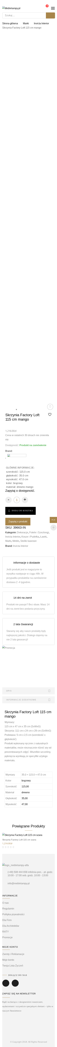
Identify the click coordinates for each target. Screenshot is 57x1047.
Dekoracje (22, 532)
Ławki (43, 536)
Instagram (15, 985)
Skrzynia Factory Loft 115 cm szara (19, 839)
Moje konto (8, 960)
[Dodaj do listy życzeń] (50, 410)
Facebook (5, 985)
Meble (15, 541)
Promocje (7, 937)
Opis (9, 691)
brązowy (26, 780)
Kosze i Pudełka (30, 536)
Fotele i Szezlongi (39, 532)
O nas (5, 903)
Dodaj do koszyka (22, 511)
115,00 (25, 786)
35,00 (25, 798)
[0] (45, 8)
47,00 (25, 804)
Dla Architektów (10, 926)
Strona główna (10, 23)
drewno (26, 792)
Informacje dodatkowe (21, 700)
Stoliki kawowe (28, 541)
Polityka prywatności (13, 914)
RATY (5, 931)
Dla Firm (7, 920)
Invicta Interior (41, 23)
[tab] (28, 690)
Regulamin (8, 908)
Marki (26, 23)
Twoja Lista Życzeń (12, 965)
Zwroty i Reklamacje (13, 954)
